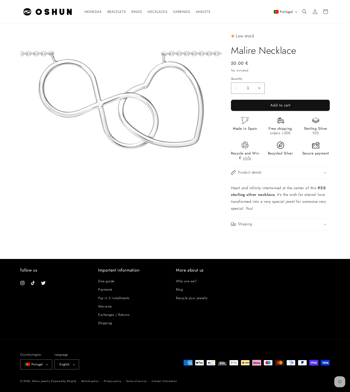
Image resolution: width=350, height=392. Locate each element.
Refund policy (90, 381)
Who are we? (186, 281)
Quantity (236, 78)
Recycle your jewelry (192, 298)
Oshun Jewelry (41, 381)
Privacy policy (112, 381)
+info (247, 157)
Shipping (105, 323)
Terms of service (136, 381)
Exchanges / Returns (114, 314)
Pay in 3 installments (114, 298)
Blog (179, 289)
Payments (105, 289)
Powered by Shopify (63, 381)
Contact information (164, 381)
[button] (304, 11)
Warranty (105, 306)
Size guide (106, 281)
